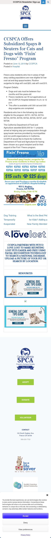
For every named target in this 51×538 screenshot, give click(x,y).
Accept (25, 515)
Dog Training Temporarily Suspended (10, 219)
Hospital (16, 66)
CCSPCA (33, 63)
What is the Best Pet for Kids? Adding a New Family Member (37, 219)
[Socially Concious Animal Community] (25, 485)
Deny (25, 522)
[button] (47, 495)
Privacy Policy (25, 535)
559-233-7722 (25, 439)
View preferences (25, 529)
